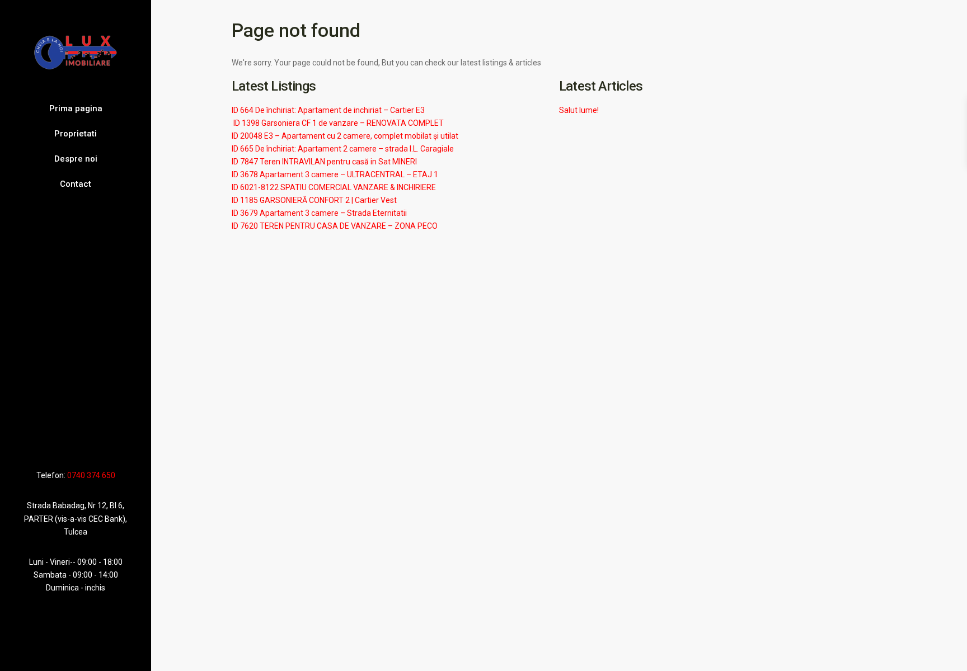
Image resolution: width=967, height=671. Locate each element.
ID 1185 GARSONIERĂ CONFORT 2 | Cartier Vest (314, 200)
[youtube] (79, 442)
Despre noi (75, 159)
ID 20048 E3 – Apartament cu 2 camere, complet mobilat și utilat (345, 135)
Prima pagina (75, 108)
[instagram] (96, 442)
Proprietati (75, 134)
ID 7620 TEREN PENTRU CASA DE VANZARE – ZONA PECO (335, 225)
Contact (75, 184)
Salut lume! (579, 110)
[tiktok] (65, 442)
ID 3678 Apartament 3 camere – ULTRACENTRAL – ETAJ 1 (335, 174)
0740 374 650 (91, 475)
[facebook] (53, 442)
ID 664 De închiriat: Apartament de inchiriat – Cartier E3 (328, 110)
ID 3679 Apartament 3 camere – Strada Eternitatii (319, 213)
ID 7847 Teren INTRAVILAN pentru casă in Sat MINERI (324, 161)
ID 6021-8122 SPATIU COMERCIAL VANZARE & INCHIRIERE (334, 187)
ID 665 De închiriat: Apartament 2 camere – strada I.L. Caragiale (343, 148)
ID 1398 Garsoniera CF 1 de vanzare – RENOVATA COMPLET (338, 123)
